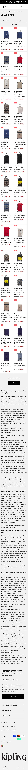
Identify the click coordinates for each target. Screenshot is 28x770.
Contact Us (7, 726)
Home (2, 11)
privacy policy (12, 691)
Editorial (14, 730)
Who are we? (14, 726)
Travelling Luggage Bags (11, 11)
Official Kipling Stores (6, 730)
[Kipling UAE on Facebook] (14, 723)
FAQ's (2, 726)
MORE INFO (6, 710)
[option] (14, 2)
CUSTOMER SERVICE (9, 705)
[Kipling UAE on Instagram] (11, 723)
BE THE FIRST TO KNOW (12, 671)
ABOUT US (6, 716)
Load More (14, 383)
